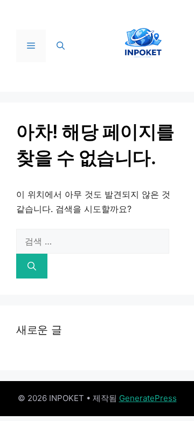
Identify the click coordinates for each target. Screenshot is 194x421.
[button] (60, 46)
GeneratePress (148, 398)
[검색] (31, 266)
